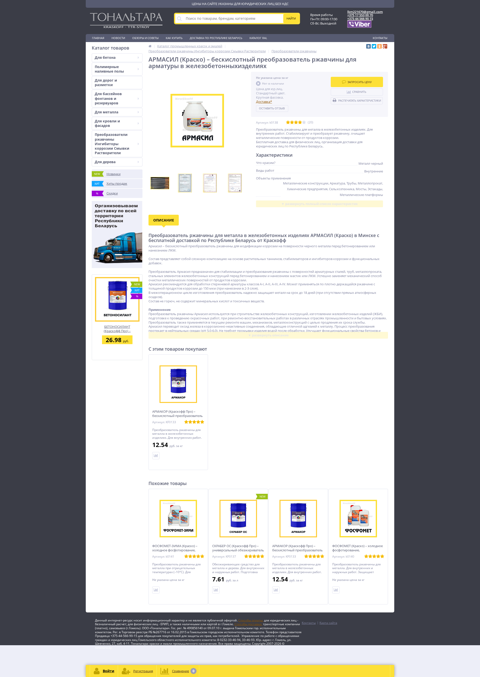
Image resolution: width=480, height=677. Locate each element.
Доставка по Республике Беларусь (216, 38)
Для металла (106, 112)
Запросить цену (360, 82)
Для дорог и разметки (106, 82)
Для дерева (105, 161)
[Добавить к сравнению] (156, 590)
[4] (300, 122)
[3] (296, 122)
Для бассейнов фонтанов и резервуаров (108, 98)
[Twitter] (374, 46)
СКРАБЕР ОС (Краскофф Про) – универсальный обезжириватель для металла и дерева (238, 550)
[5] (304, 122)
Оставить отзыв (272, 108)
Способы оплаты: (250, 620)
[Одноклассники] (379, 46)
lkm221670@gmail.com (365, 12)
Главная (98, 38)
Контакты (380, 38)
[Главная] (150, 46)
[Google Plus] (385, 46)
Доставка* (264, 101)
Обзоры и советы (145, 38)
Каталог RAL (258, 38)
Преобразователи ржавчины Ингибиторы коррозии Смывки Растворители (112, 143)
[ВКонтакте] (368, 46)
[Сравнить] (156, 455)
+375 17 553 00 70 (360, 15)
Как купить (174, 38)
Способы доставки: (248, 624)
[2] (292, 122)
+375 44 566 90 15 (360, 18)
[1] (288, 122)
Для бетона (105, 57)
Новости (118, 38)
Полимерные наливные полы (109, 69)
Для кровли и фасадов (107, 123)
